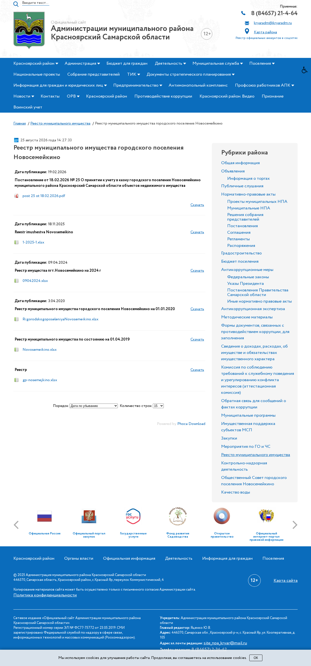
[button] (306, 71)
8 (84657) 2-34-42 (209, 649)
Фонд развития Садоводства (177, 535)
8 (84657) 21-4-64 (274, 13)
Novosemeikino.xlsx (40, 349)
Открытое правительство (222, 535)
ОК (256, 658)
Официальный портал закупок (89, 535)
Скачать (197, 205)
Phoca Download (191, 424)
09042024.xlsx (35, 281)
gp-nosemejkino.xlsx (40, 380)
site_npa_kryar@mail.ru (225, 643)
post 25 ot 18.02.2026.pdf (44, 196)
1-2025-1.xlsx (33, 242)
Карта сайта (286, 580)
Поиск (15, 4)
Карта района (265, 32)
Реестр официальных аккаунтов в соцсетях (267, 38)
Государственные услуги (133, 535)
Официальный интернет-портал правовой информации (266, 536)
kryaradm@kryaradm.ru (273, 23)
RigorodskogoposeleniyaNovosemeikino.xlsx (60, 319)
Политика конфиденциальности (45, 595)
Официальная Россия (44, 533)
